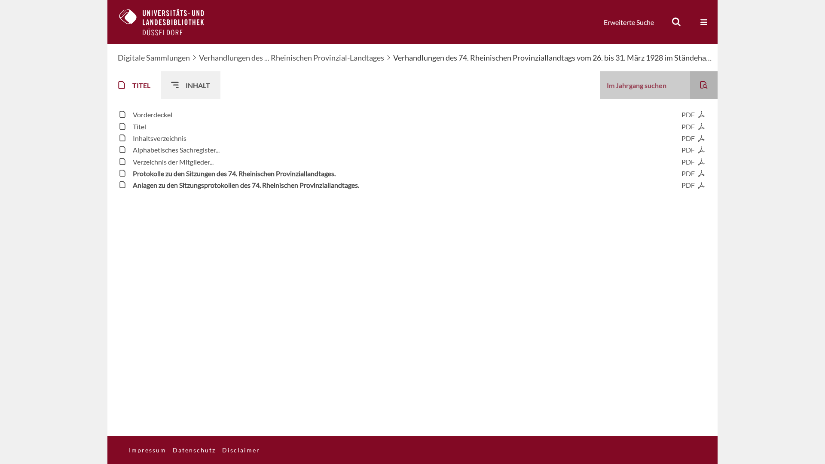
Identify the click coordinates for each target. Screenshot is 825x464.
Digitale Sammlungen (154, 57)
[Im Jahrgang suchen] (704, 85)
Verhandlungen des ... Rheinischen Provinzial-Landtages (291, 57)
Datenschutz (194, 450)
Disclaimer (241, 450)
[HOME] (168, 22)
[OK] (676, 22)
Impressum (147, 450)
